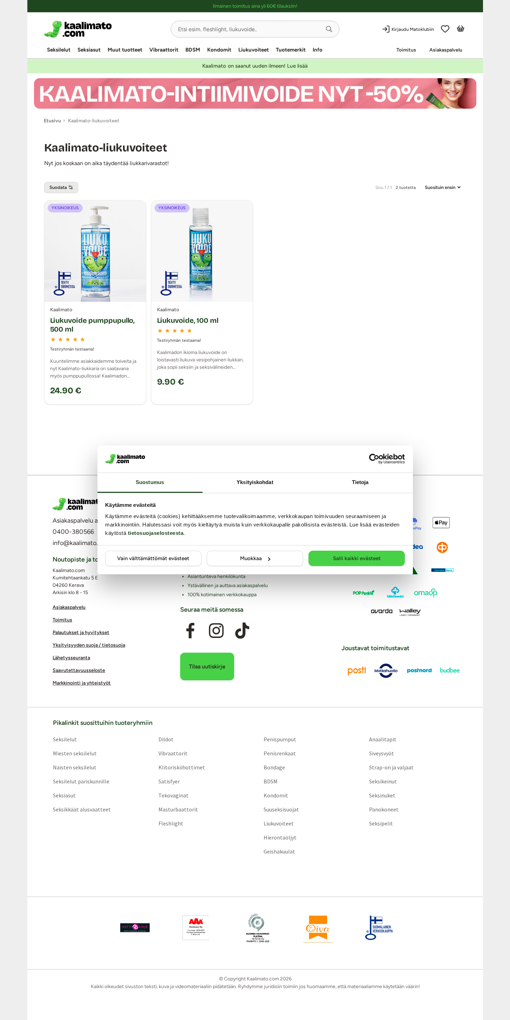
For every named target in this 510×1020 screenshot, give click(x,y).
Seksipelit (381, 823)
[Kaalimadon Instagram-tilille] (216, 630)
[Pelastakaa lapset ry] (135, 927)
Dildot (165, 738)
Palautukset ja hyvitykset (81, 632)
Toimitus (406, 50)
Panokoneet (384, 808)
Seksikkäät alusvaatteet (81, 808)
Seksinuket (382, 794)
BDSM (192, 50)
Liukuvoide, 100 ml (187, 320)
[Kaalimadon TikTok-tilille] (242, 630)
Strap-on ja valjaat (391, 766)
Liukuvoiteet (253, 50)
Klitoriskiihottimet (181, 766)
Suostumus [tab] (150, 482)
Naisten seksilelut (74, 766)
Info (317, 50)
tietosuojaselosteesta (156, 533)
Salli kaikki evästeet (357, 558)
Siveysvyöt (381, 752)
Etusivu (52, 121)
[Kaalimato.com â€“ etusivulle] (78, 504)
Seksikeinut (383, 780)
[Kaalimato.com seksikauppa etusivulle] (104, 29)
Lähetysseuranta (71, 658)
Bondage (274, 766)
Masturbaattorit (178, 808)
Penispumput (280, 738)
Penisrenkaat (280, 752)
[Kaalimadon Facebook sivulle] (190, 630)
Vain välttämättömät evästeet (153, 558)
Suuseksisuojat (281, 808)
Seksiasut (89, 50)
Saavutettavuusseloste (79, 670)
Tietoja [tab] (360, 482)
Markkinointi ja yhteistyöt (82, 683)
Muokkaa (251, 558)
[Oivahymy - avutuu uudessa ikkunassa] (318, 927)
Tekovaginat (173, 794)
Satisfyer (168, 780)
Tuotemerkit (291, 50)
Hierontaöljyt (280, 837)
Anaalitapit (382, 738)
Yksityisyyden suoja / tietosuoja (89, 645)
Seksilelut (58, 50)
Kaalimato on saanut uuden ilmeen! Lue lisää (255, 66)
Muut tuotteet (125, 50)
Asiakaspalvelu (445, 50)
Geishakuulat (279, 851)
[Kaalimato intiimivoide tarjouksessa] (255, 93)
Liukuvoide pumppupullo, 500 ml (92, 324)
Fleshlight (170, 823)
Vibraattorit (163, 50)
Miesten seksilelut (74, 752)
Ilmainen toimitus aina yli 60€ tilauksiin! (255, 6)
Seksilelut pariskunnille (81, 780)
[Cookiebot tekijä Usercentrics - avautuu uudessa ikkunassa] (374, 459)
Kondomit (219, 50)
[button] (329, 29)
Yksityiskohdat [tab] (255, 482)
